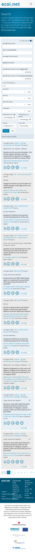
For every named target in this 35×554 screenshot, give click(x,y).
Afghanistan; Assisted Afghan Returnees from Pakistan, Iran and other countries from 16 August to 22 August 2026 (17, 379)
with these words (9, 43)
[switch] (31, 40)
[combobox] (13, 92)
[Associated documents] (22, 423)
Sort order (22, 123)
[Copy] (28, 168)
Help (12, 131)
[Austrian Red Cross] (19, 523)
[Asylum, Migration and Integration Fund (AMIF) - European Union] (25, 529)
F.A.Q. (3, 496)
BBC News (17, 271)
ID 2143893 (24, 323)
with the (9, 50)
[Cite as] (8, 167)
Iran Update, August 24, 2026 (12, 257)
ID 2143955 (24, 199)
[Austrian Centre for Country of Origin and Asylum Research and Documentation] (15, 529)
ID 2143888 (24, 294)
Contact (4, 492)
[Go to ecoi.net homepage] (10, 4)
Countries (6, 89)
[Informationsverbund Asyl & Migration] (19, 542)
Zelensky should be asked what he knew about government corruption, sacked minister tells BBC (15, 316)
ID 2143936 (24, 168)
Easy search (25, 41)
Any (29, 92)
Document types (8, 102)
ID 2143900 (24, 229)
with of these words (10, 56)
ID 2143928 (24, 388)
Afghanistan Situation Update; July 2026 (15, 161)
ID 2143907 (24, 264)
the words (8, 63)
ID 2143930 (24, 467)
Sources (5, 95)
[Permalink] (17, 167)
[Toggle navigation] (31, 4)
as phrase (28, 72)
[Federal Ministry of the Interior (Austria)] (19, 536)
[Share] (13, 167)
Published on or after (9, 114)
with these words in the (15, 69)
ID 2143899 (24, 353)
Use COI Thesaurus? (9, 83)
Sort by (5, 123)
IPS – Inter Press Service (21, 174)
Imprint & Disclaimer (8, 494)
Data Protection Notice (9, 499)
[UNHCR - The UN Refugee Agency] (19, 548)
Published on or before (24, 115)
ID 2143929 (24, 428)
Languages (6, 108)
